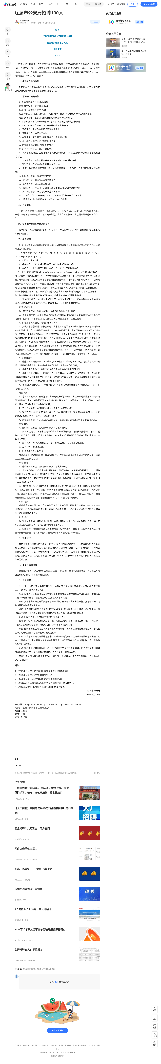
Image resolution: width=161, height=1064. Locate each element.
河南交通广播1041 (22, 859)
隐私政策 (45, 1045)
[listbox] (57, 871)
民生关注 (18, 880)
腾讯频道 (92, 1045)
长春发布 (18, 900)
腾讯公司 (54, 1056)
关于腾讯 (18, 1045)
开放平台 (53, 1045)
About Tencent (28, 1045)
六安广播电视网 (21, 960)
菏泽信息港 (19, 920)
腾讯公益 (76, 1045)
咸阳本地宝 (19, 819)
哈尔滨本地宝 (20, 940)
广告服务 (60, 1045)
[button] (139, 22)
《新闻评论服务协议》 (48, 969)
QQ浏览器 (83, 1045)
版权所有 (61, 1056)
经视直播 (18, 799)
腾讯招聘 (68, 1045)
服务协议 (37, 1045)
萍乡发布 (18, 839)
